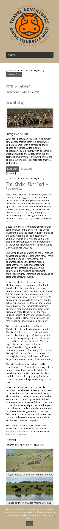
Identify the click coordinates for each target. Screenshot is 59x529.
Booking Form (14, 74)
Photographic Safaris (17, 134)
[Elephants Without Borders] (29, 471)
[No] (55, 517)
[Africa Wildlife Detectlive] (29, 499)
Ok (29, 523)
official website (18, 434)
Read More (12, 169)
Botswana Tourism (15, 431)
